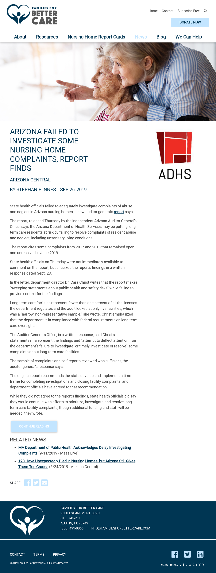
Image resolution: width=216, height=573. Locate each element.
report (119, 212)
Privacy (59, 555)
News (141, 36)
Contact (167, 11)
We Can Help (189, 36)
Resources (47, 36)
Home (153, 11)
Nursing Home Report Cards (96, 36)
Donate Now (190, 22)
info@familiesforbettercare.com (120, 528)
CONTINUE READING (34, 426)
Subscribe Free (189, 11)
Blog (161, 36)
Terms (39, 555)
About (20, 36)
